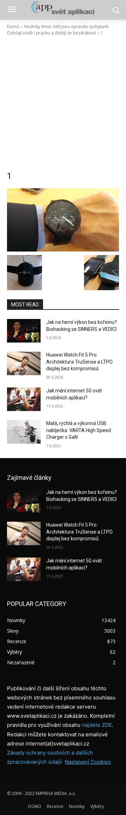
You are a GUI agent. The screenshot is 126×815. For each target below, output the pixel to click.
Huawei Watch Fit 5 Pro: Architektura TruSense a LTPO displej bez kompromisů (79, 361)
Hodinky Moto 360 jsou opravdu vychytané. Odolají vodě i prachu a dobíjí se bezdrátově (58, 30)
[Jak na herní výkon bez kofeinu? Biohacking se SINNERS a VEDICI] (24, 331)
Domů (13, 27)
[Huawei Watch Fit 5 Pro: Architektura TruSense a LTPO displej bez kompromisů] (24, 363)
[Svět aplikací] (63, 8)
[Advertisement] (63, 103)
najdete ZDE (97, 725)
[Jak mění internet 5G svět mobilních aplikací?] (24, 399)
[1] (63, 220)
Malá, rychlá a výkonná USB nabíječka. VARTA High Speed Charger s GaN (78, 430)
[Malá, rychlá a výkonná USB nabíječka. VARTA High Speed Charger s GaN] (24, 432)
